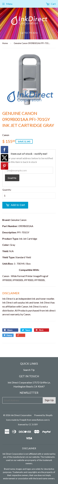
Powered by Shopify (43, 415)
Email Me (12, 178)
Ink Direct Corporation (21, 415)
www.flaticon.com (40, 420)
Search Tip (29, 369)
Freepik (23, 420)
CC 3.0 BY (33, 424)
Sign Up (49, 400)
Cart (53, 3)
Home (5, 43)
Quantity (6, 189)
